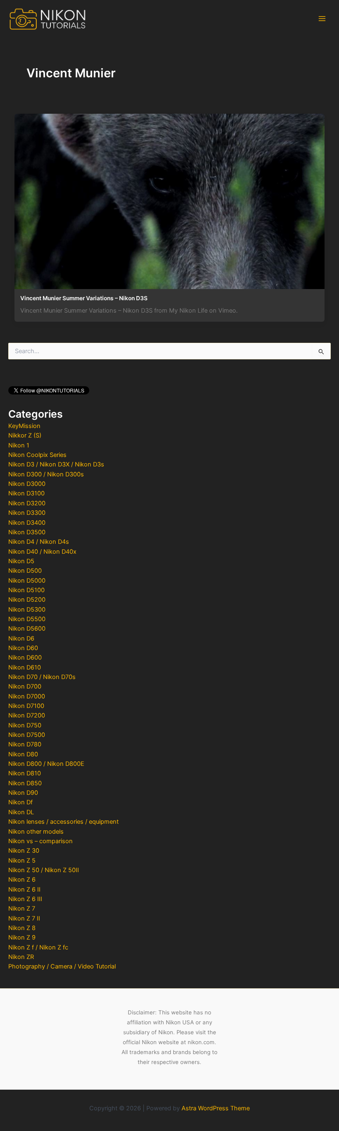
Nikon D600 (25, 657)
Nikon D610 (24, 667)
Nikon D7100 (26, 706)
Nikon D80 (23, 754)
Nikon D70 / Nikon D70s (42, 677)
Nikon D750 (24, 725)
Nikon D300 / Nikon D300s (46, 474)
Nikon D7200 (26, 715)
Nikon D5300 (26, 609)
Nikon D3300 (26, 512)
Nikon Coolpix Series (37, 455)
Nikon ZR (21, 957)
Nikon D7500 (26, 735)
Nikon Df (20, 802)
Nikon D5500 (26, 619)
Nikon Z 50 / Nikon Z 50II (43, 870)
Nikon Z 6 (22, 879)
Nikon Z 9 (22, 937)
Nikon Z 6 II (24, 889)
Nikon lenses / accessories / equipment (63, 821)
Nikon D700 (24, 686)
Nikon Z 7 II (24, 918)
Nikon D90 (23, 792)
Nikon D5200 (26, 599)
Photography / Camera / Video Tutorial (62, 966)
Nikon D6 (21, 638)
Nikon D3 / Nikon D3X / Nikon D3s (56, 464)
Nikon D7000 (26, 696)
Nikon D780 (24, 744)
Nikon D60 (23, 648)
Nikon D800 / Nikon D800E (46, 764)
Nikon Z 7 (21, 908)
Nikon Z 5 (22, 860)
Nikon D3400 (26, 522)
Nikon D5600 (26, 628)
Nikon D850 (25, 783)
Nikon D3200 (26, 503)
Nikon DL (21, 812)
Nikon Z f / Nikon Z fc (38, 947)
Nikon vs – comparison (40, 841)
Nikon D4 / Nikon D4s (38, 541)
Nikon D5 (21, 561)
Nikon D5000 (26, 580)
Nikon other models (36, 831)
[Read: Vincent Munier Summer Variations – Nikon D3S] (169, 199)
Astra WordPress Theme (215, 1108)
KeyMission (24, 426)
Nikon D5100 (26, 590)
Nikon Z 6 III (25, 899)
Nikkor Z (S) (24, 435)
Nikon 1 (18, 445)
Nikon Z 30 (23, 850)
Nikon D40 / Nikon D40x (42, 551)
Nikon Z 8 (22, 928)
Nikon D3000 (26, 484)
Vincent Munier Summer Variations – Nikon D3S (84, 298)
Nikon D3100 (26, 493)
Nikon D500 (25, 570)
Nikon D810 (24, 773)
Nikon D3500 (26, 532)
